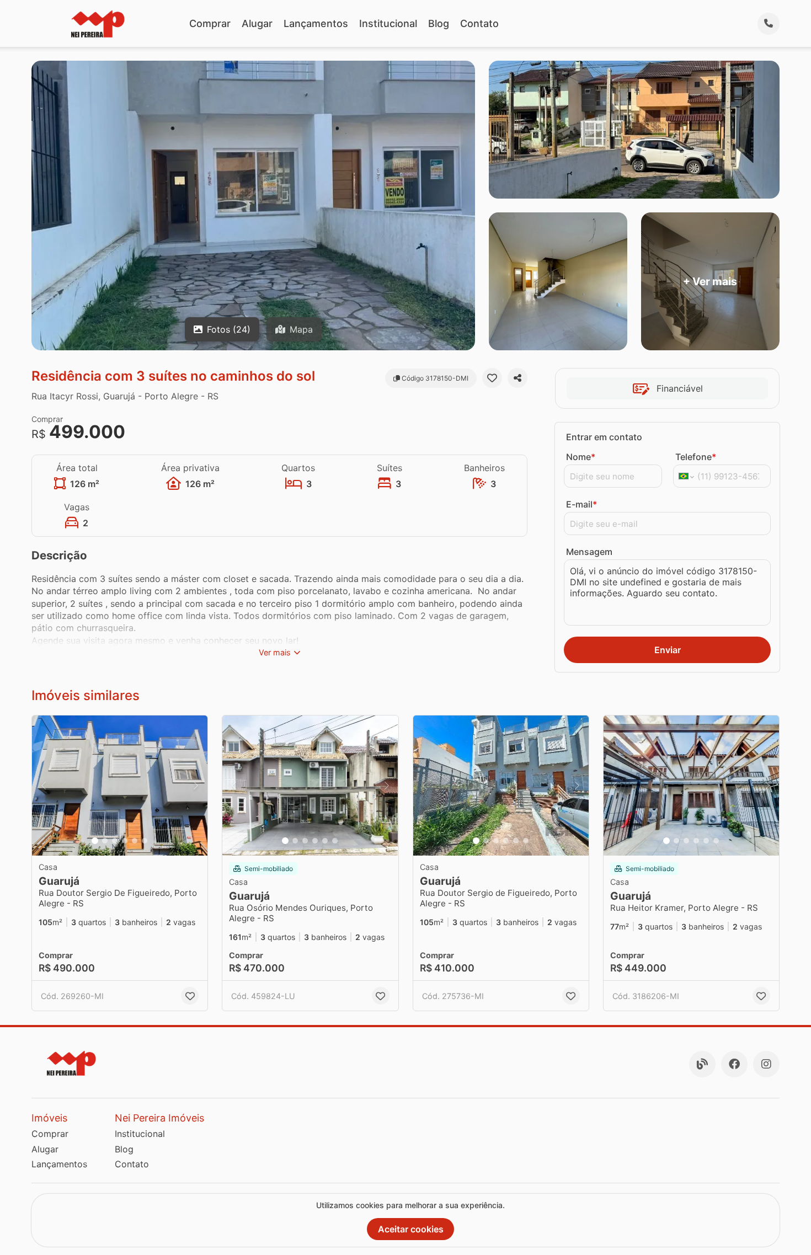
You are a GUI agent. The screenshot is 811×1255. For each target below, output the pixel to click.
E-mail (581, 504)
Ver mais (275, 652)
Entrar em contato (604, 436)
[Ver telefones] (768, 24)
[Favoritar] (492, 378)
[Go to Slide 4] (124, 840)
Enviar (667, 649)
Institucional (388, 23)
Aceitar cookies (411, 1229)
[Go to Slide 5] (134, 840)
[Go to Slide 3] (115, 840)
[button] (119, 785)
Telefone (695, 456)
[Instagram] (766, 1064)
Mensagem (589, 551)
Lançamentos (316, 23)
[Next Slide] (195, 785)
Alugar (257, 23)
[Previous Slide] (43, 785)
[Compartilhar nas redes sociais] (517, 378)
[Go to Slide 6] (144, 840)
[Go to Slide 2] (105, 840)
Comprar (210, 23)
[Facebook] (734, 1064)
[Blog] (702, 1064)
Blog (438, 23)
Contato (479, 23)
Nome (580, 456)
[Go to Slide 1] (95, 840)
